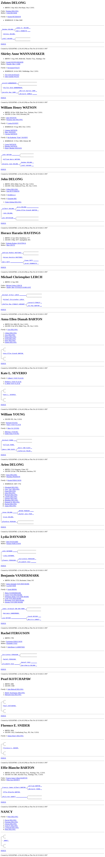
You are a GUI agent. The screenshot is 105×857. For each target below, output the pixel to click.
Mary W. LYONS (13, 428)
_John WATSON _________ (11, 154)
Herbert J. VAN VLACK (13, 382)
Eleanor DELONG (11, 498)
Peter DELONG (12, 817)
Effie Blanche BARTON (12, 792)
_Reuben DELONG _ (8, 29)
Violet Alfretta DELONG (13, 202)
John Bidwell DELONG (15, 689)
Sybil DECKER (11, 13)
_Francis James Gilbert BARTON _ (14, 787)
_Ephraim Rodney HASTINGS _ (12, 252)
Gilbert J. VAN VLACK (15, 378)
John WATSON (11, 118)
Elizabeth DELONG (11, 487)
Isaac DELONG (10, 340)
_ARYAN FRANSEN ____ (26, 511)
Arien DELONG (8, 517)
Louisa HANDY (12, 123)
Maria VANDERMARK (13, 593)
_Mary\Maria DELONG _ (29, 665)
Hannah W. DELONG (12, 502)
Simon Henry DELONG (15, 736)
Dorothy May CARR (13, 64)
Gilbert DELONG (12, 189)
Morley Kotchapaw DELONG (15, 693)
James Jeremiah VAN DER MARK (17, 584)
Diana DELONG (10, 337)
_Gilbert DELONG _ (9, 208)
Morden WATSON (11, 146)
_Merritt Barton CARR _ (28, 91)
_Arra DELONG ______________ (27, 207)
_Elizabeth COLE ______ (27, 562)
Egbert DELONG (11, 342)
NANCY (6, 840)
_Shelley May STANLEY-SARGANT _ (14, 304)
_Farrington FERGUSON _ (27, 559)
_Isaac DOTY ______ (31, 260)
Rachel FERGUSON (14, 480)
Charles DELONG (11, 496)
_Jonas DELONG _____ (9, 512)
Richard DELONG (11, 495)
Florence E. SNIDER (11, 748)
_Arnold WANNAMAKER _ (10, 83)
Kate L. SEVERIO (9, 394)
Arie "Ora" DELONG (12, 489)
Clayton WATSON (11, 134)
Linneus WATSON (11, 130)
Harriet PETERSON (14, 17)
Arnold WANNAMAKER (14, 62)
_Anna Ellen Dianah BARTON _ (27, 210)
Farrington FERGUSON (14, 641)
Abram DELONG (11, 824)
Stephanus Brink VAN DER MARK (17, 597)
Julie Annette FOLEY (12, 76)
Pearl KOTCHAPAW (9, 706)
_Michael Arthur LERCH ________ (14, 295)
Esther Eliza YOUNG (12, 434)
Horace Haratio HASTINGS (13, 257)
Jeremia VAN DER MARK (14, 602)
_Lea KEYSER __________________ (14, 618)
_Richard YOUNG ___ (9, 440)
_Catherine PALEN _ (24, 451)
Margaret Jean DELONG (13, 695)
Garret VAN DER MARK (13, 595)
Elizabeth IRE (12, 198)
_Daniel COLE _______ (29, 662)
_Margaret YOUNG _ (35, 789)
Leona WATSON (10, 144)
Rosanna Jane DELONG (14, 119)
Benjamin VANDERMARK (11, 613)
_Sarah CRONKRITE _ (31, 263)
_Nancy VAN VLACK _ (9, 449)
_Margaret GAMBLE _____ (28, 94)
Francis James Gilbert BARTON (16, 778)
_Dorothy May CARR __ (10, 92)
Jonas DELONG (11, 475)
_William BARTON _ (35, 786)
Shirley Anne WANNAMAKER (13, 87)
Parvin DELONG (11, 820)
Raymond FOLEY (13, 68)
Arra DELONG (12, 329)
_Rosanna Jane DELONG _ (11, 164)
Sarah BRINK (12, 589)
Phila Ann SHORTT (13, 780)
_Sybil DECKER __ (8, 38)
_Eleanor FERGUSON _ (9, 560)
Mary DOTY (10, 245)
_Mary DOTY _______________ (12, 262)
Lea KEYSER (11, 586)
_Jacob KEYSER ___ (34, 616)
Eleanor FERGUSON (13, 543)
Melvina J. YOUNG (11, 432)
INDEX (3, 44)
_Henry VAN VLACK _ (24, 448)
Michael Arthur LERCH (14, 285)
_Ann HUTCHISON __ (9, 218)
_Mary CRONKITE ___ (23, 31)
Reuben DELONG (12, 11)
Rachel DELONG (11, 504)
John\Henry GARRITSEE (16, 647)
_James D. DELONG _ (23, 28)
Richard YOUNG (12, 423)
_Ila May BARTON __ (34, 305)
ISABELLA (11, 195)
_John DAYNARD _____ (9, 551)
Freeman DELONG (11, 822)
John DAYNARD (12, 542)
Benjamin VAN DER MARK (14, 600)
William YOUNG (9, 445)
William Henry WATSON (12, 159)
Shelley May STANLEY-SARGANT (18, 287)
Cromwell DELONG (12, 827)
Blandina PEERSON (13, 477)
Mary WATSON (10, 132)
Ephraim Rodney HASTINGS (16, 243)
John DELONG (8, 213)
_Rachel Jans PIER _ (26, 514)
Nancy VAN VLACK (13, 424)
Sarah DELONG (10, 338)
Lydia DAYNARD (9, 555)
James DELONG (10, 506)
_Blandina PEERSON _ (9, 521)
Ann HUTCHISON (12, 191)
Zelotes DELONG (9, 34)
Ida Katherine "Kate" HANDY (17, 137)
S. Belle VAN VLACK (12, 383)
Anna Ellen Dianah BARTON (13, 353)
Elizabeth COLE (11, 643)
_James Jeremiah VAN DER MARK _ (14, 608)
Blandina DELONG (11, 500)
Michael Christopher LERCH (14, 299)
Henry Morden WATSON (13, 148)
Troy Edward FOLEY (12, 75)
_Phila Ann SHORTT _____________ (14, 796)
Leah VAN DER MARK (13, 598)
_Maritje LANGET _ (34, 619)
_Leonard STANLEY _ (34, 302)
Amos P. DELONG (11, 826)
